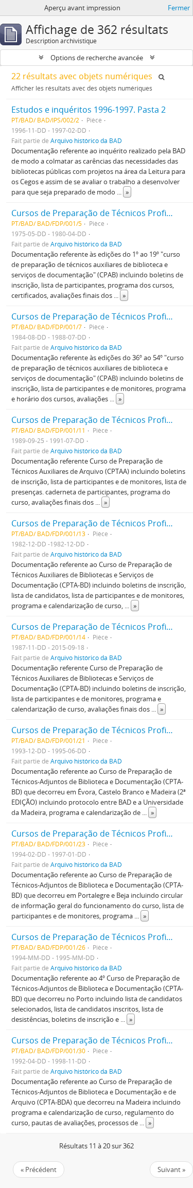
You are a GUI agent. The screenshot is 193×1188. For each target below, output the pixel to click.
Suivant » (171, 1169)
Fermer (179, 7)
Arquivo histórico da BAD (86, 140)
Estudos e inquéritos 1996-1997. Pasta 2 (88, 109)
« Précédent (39, 1169)
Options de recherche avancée (97, 57)
